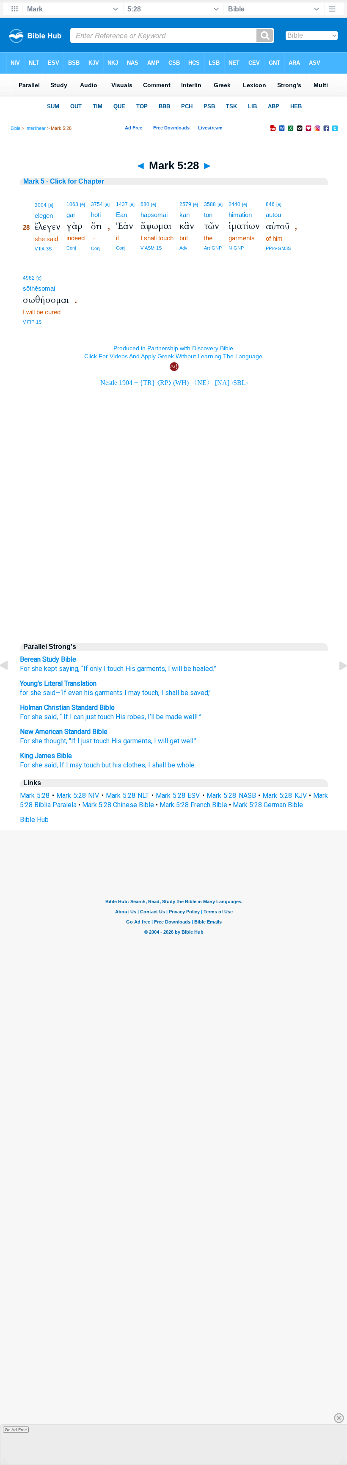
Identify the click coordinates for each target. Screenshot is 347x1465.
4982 (29, 278)
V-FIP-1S (32, 321)
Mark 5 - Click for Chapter (63, 181)
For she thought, (43, 741)
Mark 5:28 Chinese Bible (118, 805)
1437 (122, 204)
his (88, 693)
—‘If (60, 693)
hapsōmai (154, 214)
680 (144, 204)
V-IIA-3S (43, 248)
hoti (96, 214)
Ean (121, 214)
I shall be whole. (172, 765)
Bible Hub (34, 820)
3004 (41, 205)
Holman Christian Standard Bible (67, 708)
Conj (71, 247)
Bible (15, 128)
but (106, 765)
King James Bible (46, 756)
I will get (166, 741)
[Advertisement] (174, 563)
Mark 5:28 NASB (231, 796)
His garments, (131, 741)
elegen (44, 215)
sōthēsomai (39, 288)
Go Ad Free (16, 1429)
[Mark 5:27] (10, 685)
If (65, 717)
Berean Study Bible (48, 659)
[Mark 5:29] (336, 685)
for (24, 693)
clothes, (134, 765)
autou (273, 214)
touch (106, 717)
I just (84, 741)
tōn (208, 214)
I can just (83, 717)
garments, (151, 669)
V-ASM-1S (151, 247)
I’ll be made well (172, 717)
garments (108, 693)
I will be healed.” (192, 669)
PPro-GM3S (278, 248)
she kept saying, (55, 669)
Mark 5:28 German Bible (268, 805)
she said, (44, 765)
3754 (97, 204)
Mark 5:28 (35, 796)
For (25, 669)
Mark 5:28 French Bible (193, 805)
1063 (72, 204)
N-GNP (236, 247)
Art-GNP (213, 247)
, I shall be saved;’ (184, 693)
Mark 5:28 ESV (178, 796)
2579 (185, 204)
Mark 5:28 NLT (127, 796)
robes (136, 717)
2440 (234, 204)
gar (70, 214)
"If (72, 741)
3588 (210, 204)
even (74, 693)
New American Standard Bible (63, 732)
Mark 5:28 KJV (284, 796)
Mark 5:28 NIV (77, 796)
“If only (91, 669)
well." (188, 741)
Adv (183, 247)
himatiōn (240, 214)
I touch (114, 669)
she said (41, 693)
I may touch (140, 693)
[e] (50, 205)
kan (184, 214)
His (130, 669)
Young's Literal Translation (58, 683)
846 (270, 204)
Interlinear (35, 128)
